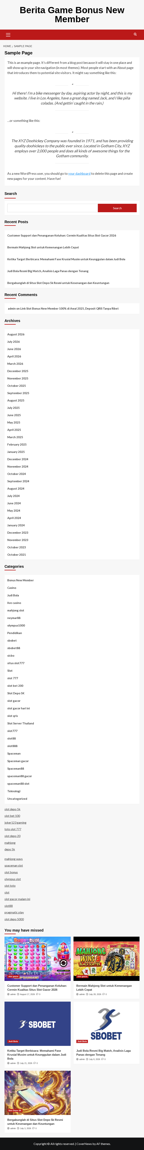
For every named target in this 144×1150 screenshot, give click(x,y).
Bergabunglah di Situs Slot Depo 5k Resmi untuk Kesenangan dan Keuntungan (58, 283)
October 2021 (16, 554)
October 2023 (16, 547)
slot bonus (11, 872)
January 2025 (16, 451)
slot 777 (12, 678)
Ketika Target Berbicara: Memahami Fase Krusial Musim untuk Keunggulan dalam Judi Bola (66, 259)
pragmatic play (14, 912)
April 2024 (14, 518)
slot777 (12, 731)
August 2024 (15, 488)
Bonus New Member (20, 580)
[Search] (135, 34)
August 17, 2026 (27, 994)
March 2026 (15, 363)
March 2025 (15, 437)
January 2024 (16, 525)
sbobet (12, 640)
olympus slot (12, 879)
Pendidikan (14, 633)
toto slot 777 (12, 829)
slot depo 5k (12, 809)
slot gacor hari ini (18, 708)
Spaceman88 (15, 768)
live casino (14, 602)
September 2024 (18, 481)
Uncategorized (17, 798)
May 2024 (13, 510)
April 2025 (14, 429)
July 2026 (13, 341)
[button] (8, 34)
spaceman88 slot (18, 783)
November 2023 (17, 540)
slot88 (11, 738)
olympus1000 (16, 625)
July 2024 (13, 496)
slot (6, 892)
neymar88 (13, 618)
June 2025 (14, 415)
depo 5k (9, 849)
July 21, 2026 (26, 1063)
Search (10, 194)
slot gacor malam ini (17, 899)
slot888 (12, 746)
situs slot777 (15, 663)
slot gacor (13, 700)
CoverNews (84, 1143)
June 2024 (14, 503)
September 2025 (18, 393)
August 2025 (15, 400)
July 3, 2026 (25, 1128)
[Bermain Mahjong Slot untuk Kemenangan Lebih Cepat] (107, 959)
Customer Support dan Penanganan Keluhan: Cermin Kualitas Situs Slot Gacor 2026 (61, 235)
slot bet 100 (12, 815)
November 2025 (17, 378)
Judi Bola (13, 595)
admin (12, 308)
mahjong (10, 842)
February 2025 (17, 444)
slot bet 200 (15, 685)
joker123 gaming (15, 822)
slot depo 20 (12, 836)
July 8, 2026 (94, 1059)
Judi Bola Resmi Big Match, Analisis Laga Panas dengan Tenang (47, 271)
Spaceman (14, 753)
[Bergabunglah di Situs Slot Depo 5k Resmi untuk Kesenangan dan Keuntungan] (37, 1093)
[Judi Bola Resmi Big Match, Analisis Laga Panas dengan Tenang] (107, 1024)
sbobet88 (13, 648)
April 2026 (14, 356)
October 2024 (16, 473)
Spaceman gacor (18, 761)
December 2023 (17, 532)
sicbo (10, 655)
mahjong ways (13, 859)
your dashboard (79, 174)
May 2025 (13, 422)
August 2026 (15, 334)
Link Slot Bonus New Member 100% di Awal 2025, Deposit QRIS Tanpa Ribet (69, 308)
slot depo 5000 (14, 919)
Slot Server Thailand (20, 723)
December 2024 (17, 459)
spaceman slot (13, 865)
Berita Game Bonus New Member (72, 14)
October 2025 (16, 385)
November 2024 (17, 466)
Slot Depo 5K (15, 693)
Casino (11, 587)
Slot (10, 670)
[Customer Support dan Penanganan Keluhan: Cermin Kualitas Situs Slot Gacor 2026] (37, 959)
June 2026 (14, 349)
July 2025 (13, 407)
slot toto (10, 885)
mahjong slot (15, 610)
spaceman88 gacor (19, 776)
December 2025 (17, 371)
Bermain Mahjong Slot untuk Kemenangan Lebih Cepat (43, 247)
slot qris (12, 715)
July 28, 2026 (95, 994)
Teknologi (13, 791)
